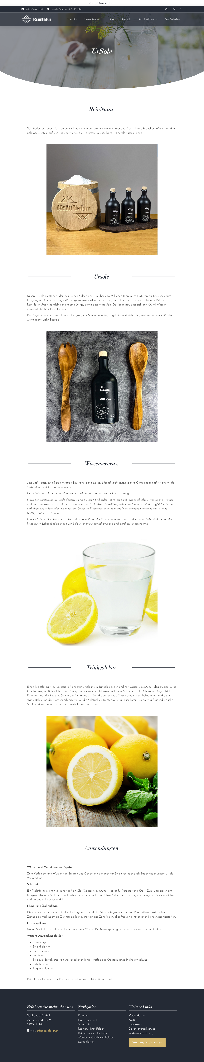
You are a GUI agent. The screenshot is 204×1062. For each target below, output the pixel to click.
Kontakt (83, 1015)
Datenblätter (86, 1041)
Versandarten (137, 1015)
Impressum (135, 1024)
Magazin (126, 19)
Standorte (84, 1024)
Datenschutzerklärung (142, 1028)
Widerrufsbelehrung (141, 1033)
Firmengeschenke (88, 1020)
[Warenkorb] (166, 9)
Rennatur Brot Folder (91, 1028)
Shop (112, 19)
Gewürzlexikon (173, 19)
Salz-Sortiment (146, 19)
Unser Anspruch (93, 19)
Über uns (72, 19)
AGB (132, 1020)
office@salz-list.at (47, 1030)
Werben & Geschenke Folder (95, 1037)
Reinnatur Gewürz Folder (93, 1033)
